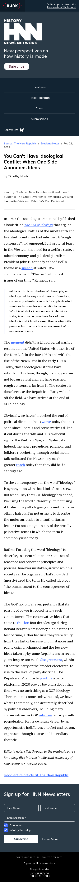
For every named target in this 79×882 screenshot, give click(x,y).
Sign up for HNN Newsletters (39, 863)
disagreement (51, 659)
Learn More (50, 839)
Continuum (16, 825)
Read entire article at (36, 775)
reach (20, 464)
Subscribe (17, 66)
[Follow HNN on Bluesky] (22, 130)
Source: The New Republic (20, 143)
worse (46, 421)
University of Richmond (61, 7)
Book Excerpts (40, 98)
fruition (23, 622)
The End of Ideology (38, 224)
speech (27, 268)
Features (40, 87)
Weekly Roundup (20, 830)
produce (46, 678)
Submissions (39, 119)
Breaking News (50, 143)
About (39, 108)
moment (17, 342)
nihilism (45, 715)
